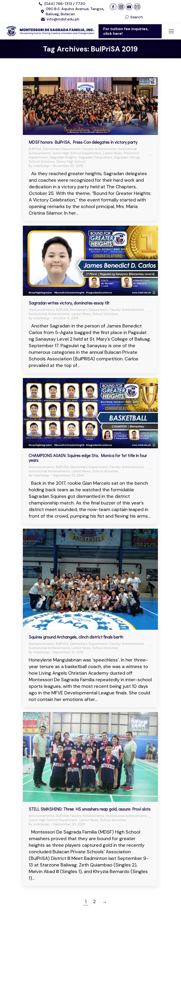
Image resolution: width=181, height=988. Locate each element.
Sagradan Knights (63, 157)
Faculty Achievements (99, 149)
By (39, 166)
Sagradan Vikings (127, 157)
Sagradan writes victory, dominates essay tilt (69, 303)
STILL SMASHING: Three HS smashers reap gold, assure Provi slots (90, 809)
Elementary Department (62, 149)
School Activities (42, 161)
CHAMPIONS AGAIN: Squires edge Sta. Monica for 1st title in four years (88, 458)
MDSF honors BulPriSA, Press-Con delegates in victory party (83, 142)
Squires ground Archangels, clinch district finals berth (76, 637)
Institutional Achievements (49, 314)
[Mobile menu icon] (171, 31)
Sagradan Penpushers (95, 157)
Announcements (41, 309)
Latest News (112, 153)
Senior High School (71, 161)
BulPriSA (35, 149)
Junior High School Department (76, 153)
